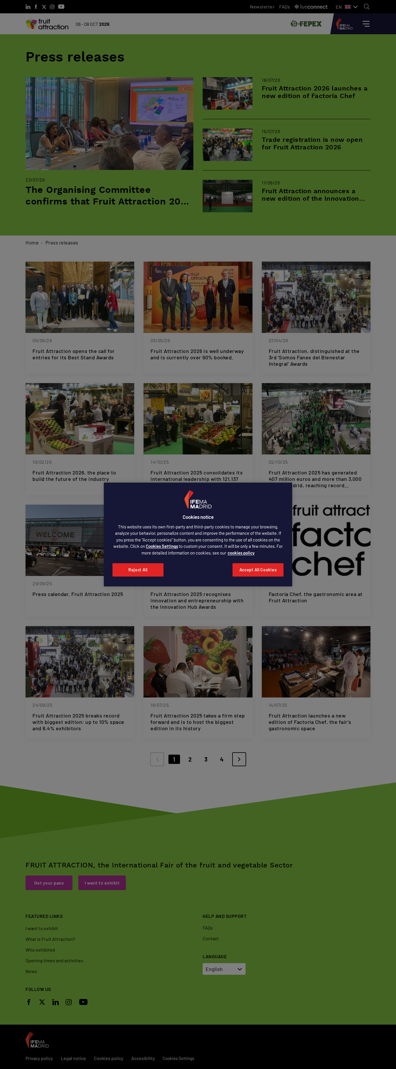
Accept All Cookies (258, 569)
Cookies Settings (162, 546)
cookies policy (241, 552)
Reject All (138, 569)
